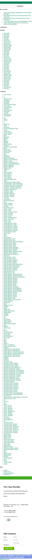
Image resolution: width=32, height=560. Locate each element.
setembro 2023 (7, 61)
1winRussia (6, 108)
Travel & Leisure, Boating (10, 425)
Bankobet (6, 141)
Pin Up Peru (7, 337)
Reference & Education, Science (12, 378)
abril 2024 (6, 56)
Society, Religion (8, 412)
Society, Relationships (9, 411)
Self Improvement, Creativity (11, 385)
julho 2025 (6, 34)
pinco (5, 339)
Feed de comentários (9, 473)
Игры (5, 452)
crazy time (6, 197)
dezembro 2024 (7, 44)
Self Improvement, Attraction (11, 383)
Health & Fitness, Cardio (10, 245)
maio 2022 (6, 84)
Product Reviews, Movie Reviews (12, 354)
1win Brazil (6, 101)
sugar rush (6, 416)
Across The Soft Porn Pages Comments (15, 3)
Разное (5, 460)
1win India (6, 103)
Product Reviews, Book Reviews (12, 349)
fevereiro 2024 (7, 58)
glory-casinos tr (7, 237)
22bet (5, 118)
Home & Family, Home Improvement (13, 264)
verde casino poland (9, 441)
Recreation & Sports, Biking (11, 363)
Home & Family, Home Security (12, 265)
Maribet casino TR (8, 305)
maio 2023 (6, 67)
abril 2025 (6, 39)
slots (5, 402)
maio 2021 (6, 88)
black (5, 154)
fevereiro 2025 (7, 41)
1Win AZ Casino (8, 98)
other (5, 325)
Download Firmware (9, 200)
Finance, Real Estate (9, 219)
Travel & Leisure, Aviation (10, 424)
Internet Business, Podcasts (10, 292)
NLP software (7, 319)
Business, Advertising (9, 158)
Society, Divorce (8, 405)
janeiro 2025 (7, 43)
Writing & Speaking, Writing (11, 448)
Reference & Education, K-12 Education (14, 371)
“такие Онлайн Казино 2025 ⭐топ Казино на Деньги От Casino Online (16, 23)
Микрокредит (7, 455)
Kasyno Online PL (8, 301)
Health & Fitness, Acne (9, 238)
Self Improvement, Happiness (11, 388)
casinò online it (7, 176)
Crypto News (7, 199)
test (4, 421)
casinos (5, 180)
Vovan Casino (7, 443)
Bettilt (5, 148)
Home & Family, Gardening (11, 260)
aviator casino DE (8, 132)
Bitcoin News (7, 149)
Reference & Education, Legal (11, 377)
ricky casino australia (9, 381)
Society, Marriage (8, 408)
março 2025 (7, 40)
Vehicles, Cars (7, 438)
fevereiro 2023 (7, 71)
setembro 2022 (7, 78)
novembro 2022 (7, 75)
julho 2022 (6, 81)
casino (5, 170)
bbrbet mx (6, 145)
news (5, 318)
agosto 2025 (7, 33)
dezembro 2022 (7, 74)
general (5, 236)
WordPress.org (7, 474)
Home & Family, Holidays (10, 262)
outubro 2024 (7, 47)
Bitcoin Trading (8, 151)
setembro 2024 (7, 48)
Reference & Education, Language (12, 374)
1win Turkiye (7, 105)
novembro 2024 (7, 46)
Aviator (5, 130)
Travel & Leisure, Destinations (11, 426)
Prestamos (6, 347)
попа (5, 459)
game (5, 234)
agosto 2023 (7, 63)
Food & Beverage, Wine (10, 231)
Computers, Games (8, 190)
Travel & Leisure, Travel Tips (11, 429)
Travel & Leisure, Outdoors (11, 428)
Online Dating (7, 322)
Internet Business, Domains (10, 281)
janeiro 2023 (7, 73)
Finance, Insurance (8, 213)
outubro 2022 (7, 77)
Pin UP (5, 330)
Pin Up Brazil (7, 333)
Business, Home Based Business (11, 163)
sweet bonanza (7, 418)
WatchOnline (7, 445)
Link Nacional (19, 557)
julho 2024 (6, 51)
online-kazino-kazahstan (10, 323)
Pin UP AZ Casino (8, 332)
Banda (5, 139)
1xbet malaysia (7, 114)
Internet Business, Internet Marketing (13, 291)
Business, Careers (8, 161)
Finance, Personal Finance (10, 217)
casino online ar (7, 175)
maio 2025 (6, 37)
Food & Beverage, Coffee (10, 223)
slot (4, 400)
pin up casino (7, 334)
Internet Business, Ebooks (10, 284)
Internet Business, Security (10, 295)
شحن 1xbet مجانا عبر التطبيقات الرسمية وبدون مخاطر (18, 21)
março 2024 (7, 57)
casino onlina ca (8, 173)
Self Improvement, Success (10, 390)
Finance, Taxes (7, 220)
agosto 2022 (7, 80)
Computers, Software (9, 196)
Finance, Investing (8, 214)
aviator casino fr (8, 134)
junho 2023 (6, 65)
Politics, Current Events (10, 346)
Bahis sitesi (6, 137)
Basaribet (6, 142)
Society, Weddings (8, 415)
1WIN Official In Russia (10, 104)
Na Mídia (6, 315)
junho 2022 (6, 82)
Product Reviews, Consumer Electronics (14, 351)
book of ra (6, 155)
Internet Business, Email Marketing (12, 288)
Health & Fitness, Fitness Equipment (13, 251)
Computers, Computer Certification (12, 186)
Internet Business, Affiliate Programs (13, 274)
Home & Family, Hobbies (10, 261)
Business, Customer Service (10, 162)
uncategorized (7, 433)
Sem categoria (7, 395)
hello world (6, 255)
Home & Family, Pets (9, 271)
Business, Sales (7, 168)
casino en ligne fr (8, 172)
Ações (5, 125)
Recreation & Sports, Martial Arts (12, 367)
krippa (5, 303)
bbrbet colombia (8, 144)
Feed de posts (7, 471)
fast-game (6, 206)
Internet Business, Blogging (10, 278)
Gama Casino (7, 233)
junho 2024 (6, 53)
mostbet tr (6, 313)
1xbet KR (6, 113)
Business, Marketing (9, 165)
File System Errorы (8, 207)
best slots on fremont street (10, 146)
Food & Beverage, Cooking (10, 226)
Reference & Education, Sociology (12, 380)
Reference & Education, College (12, 368)
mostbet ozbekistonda (9, 310)
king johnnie (7, 302)
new (5, 316)
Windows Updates (8, 446)
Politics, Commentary (9, 344)
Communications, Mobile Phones (12, 182)
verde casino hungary (9, 439)
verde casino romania (9, 442)
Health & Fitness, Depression (11, 247)
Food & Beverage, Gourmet (11, 228)
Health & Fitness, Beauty (10, 243)
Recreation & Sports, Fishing (11, 364)
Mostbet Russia (7, 312)
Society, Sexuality (8, 414)
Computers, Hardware (9, 193)
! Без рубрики (7, 94)
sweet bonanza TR (8, 419)
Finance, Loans (7, 216)
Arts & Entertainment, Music (11, 128)
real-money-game (8, 361)
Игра (5, 450)
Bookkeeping (7, 156)
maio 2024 (6, 54)
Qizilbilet (6, 357)
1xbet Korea (7, 111)
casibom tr (6, 169)
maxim (5, 308)
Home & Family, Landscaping (11, 267)
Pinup (5, 340)
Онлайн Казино (8, 457)
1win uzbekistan (8, 107)
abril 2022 (6, 85)
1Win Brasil (7, 100)
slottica (5, 404)
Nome (5, 537)
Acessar (5, 470)
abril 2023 (6, 68)
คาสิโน (5, 463)
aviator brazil (7, 131)
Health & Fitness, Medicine (10, 252)
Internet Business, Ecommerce (11, 286)
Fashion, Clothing (8, 203)
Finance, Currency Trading (10, 211)
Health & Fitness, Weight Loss (11, 254)
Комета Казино (8, 453)
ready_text (6, 360)
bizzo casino (7, 152)
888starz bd (6, 124)
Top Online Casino (8, 422)
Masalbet (6, 306)
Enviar (8, 548)
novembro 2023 (7, 60)
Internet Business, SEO (9, 298)
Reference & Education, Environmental (13, 370)
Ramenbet (6, 359)
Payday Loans (7, 327)
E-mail (5, 540)
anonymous (6, 127)
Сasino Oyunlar (7, 462)
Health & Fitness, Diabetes (10, 250)
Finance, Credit (7, 209)
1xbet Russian (7, 115)
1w (4, 97)
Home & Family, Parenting (10, 268)
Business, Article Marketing (10, 159)
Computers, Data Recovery (10, 189)
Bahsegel (6, 138)
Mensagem (6, 545)
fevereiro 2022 (7, 87)
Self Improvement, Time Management (13, 392)
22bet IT (6, 120)
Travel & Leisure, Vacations (11, 431)
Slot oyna (6, 401)
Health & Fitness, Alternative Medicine (13, 241)
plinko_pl (6, 343)
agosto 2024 (7, 50)
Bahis (5, 135)
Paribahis (6, 326)
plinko (5, 342)
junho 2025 (6, 36)
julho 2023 (6, 64)
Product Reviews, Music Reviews (12, 356)
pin (4, 329)
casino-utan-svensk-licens (10, 179)
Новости (6, 456)
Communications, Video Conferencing (13, 183)
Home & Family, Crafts (9, 257)
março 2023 (7, 70)
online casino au (8, 320)
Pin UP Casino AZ (8, 336)
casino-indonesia (8, 178)
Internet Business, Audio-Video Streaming (14, 277)
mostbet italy (7, 309)
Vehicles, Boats (7, 435)
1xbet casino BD (8, 110)
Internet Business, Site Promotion (12, 299)
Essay (5, 202)
